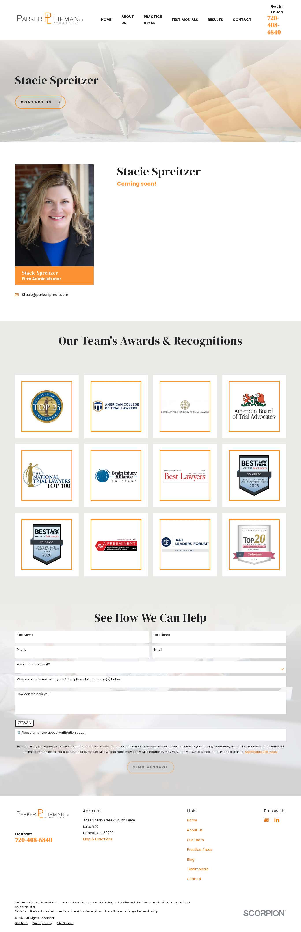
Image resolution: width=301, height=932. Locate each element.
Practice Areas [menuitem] (153, 19)
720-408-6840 (274, 25)
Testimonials (197, 869)
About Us (195, 830)
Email (158, 649)
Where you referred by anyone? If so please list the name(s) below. (69, 679)
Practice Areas (199, 849)
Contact (194, 878)
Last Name (162, 635)
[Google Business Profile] (266, 819)
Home (192, 820)
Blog (190, 859)
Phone (22, 649)
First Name (25, 635)
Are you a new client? (33, 664)
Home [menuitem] (106, 19)
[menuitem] (21, 923)
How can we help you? (34, 694)
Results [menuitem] (215, 19)
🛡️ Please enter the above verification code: (51, 733)
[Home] (50, 20)
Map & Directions (97, 839)
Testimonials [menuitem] (184, 19)
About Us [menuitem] (127, 19)
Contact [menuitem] (242, 19)
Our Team (195, 839)
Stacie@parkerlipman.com (45, 294)
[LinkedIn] (276, 819)
